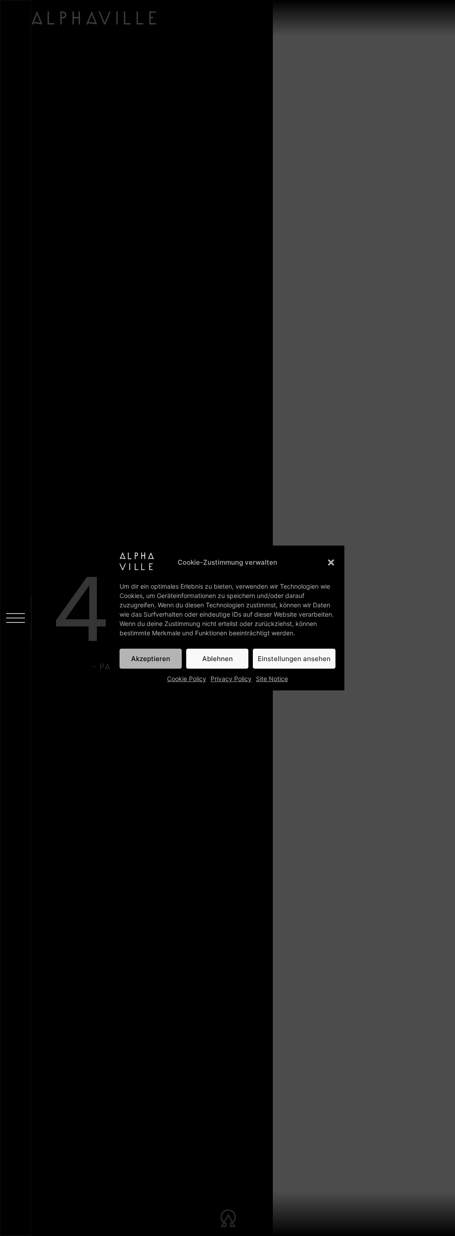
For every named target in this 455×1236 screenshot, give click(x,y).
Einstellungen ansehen (294, 658)
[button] (331, 562)
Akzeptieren (150, 658)
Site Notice (272, 678)
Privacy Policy (231, 678)
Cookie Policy (186, 678)
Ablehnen (217, 658)
